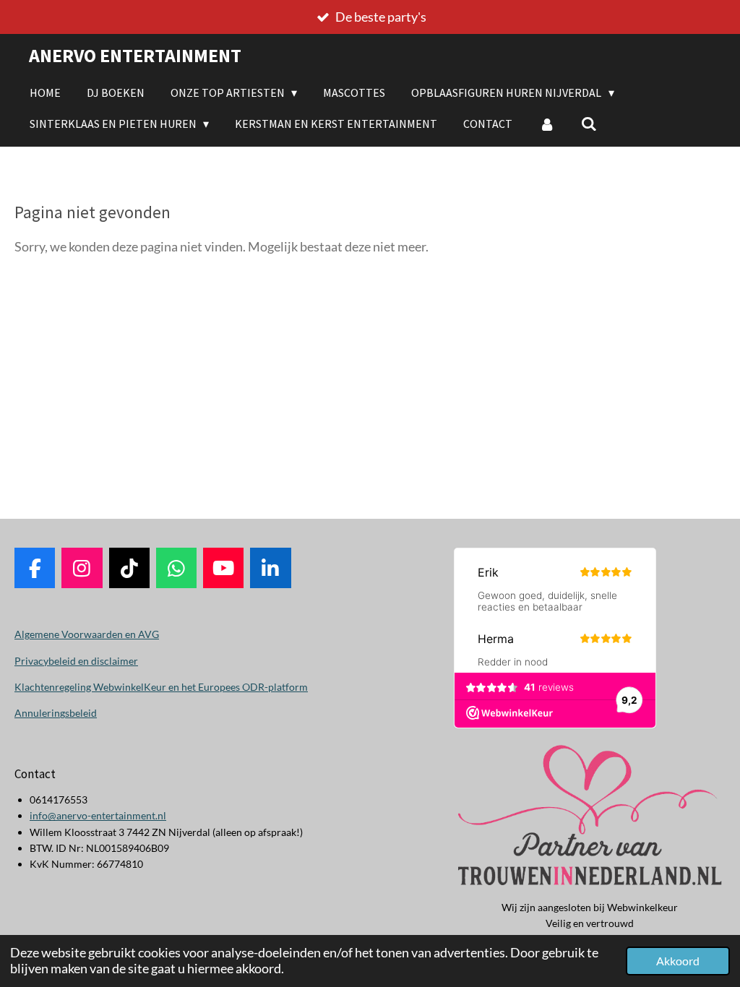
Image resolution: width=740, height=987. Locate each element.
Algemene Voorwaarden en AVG (86, 634)
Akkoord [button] (678, 960)
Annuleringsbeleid (55, 713)
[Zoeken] (589, 123)
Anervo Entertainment (135, 55)
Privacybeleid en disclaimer (76, 661)
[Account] (546, 123)
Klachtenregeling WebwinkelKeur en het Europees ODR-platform (161, 687)
